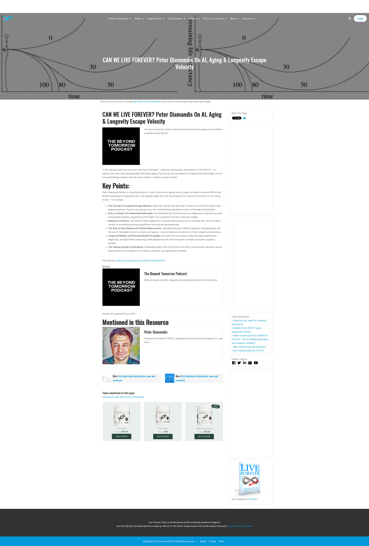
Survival (192, 18)
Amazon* (253, 499)
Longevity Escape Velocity (114, 396)
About (233, 18)
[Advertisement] (184, 6)
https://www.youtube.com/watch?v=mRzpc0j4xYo (140, 260)
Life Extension (175, 18)
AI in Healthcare (136, 396)
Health (137, 18)
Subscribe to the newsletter (146, 101)
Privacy (212, 541)
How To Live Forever (213, 18)
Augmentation (154, 18)
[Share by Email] (244, 118)
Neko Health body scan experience (249, 346)
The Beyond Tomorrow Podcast (165, 273)
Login (360, 18)
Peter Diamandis (155, 332)
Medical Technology (118, 18)
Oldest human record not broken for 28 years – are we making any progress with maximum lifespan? (250, 339)
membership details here (240, 526)
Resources (247, 18)
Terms (221, 541)
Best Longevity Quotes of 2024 (248, 350)
